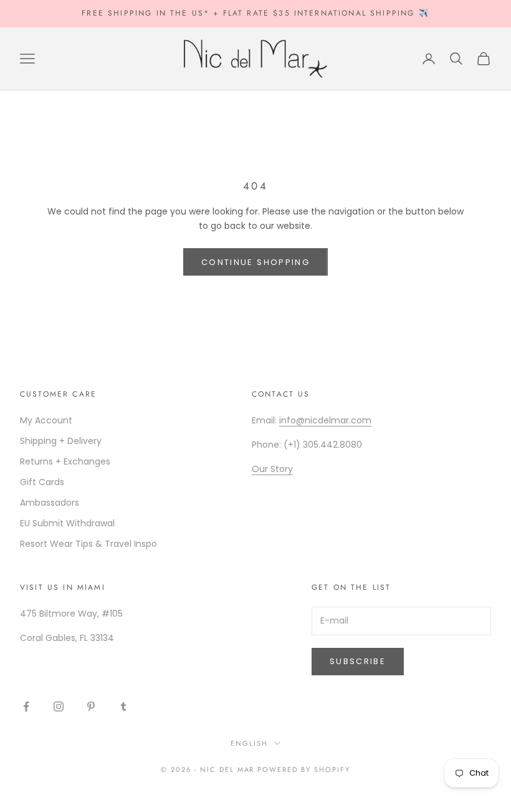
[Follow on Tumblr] (123, 706)
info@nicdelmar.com (325, 420)
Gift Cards (42, 482)
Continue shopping (255, 262)
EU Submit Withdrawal (67, 523)
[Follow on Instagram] (58, 706)
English (249, 743)
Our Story (272, 469)
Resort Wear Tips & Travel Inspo (88, 543)
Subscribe (358, 661)
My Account (46, 420)
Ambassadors (49, 502)
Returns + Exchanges (65, 461)
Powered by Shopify (303, 769)
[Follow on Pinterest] (91, 706)
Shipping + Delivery (61, 441)
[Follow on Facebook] (26, 706)
